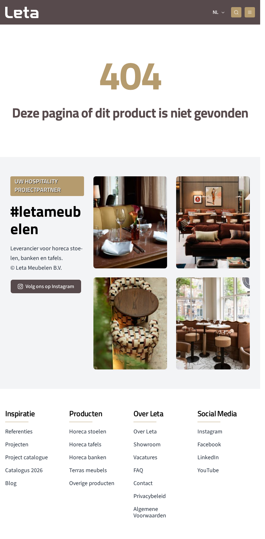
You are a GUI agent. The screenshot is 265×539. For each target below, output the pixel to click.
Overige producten (91, 483)
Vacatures (145, 457)
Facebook (209, 445)
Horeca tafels (85, 445)
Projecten (16, 445)
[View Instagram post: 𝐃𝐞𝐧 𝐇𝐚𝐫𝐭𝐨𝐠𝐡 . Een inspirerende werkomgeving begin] (213, 222)
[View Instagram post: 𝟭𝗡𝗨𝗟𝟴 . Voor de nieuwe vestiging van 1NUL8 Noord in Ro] (213, 323)
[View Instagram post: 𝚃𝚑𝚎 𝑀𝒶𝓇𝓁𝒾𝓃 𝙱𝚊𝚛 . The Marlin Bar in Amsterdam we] (130, 222)
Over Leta (145, 432)
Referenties (19, 432)
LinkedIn (208, 457)
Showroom (147, 445)
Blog (10, 483)
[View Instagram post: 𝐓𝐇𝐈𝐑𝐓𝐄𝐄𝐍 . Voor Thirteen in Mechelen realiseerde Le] (130, 323)
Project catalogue (26, 457)
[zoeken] (236, 12)
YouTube (208, 470)
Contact (143, 483)
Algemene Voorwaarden (149, 512)
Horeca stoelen (87, 432)
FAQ (138, 470)
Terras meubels (88, 470)
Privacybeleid (149, 496)
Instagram (209, 432)
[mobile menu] (249, 12)
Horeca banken (87, 457)
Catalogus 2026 (24, 470)
